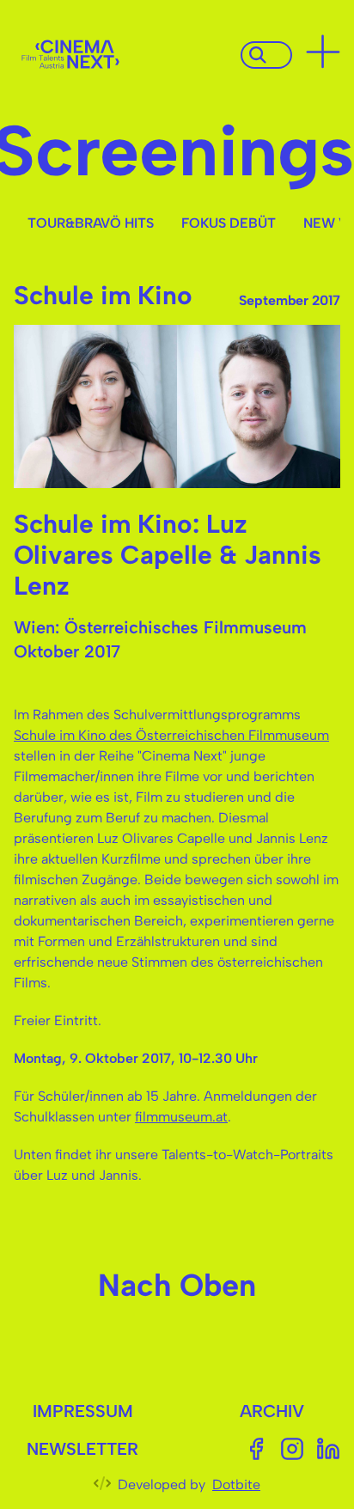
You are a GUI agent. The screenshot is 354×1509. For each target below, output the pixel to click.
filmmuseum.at (181, 1117)
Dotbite (236, 1484)
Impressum (83, 1411)
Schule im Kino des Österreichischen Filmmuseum (171, 735)
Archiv (272, 1411)
